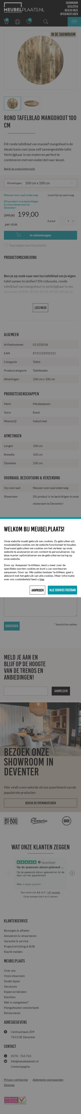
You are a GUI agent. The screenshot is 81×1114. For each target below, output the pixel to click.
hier (42, 579)
